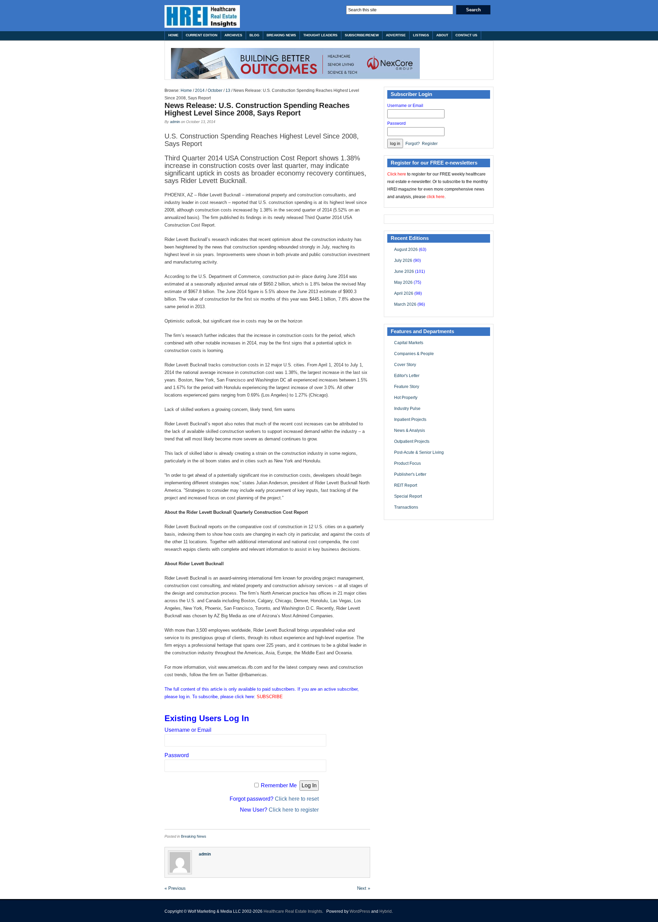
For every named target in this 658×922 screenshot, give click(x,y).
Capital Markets (408, 342)
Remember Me (279, 785)
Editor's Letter (406, 375)
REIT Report (405, 485)
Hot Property (405, 397)
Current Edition (201, 35)
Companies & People (414, 353)
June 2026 (404, 271)
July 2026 (403, 260)
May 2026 (403, 282)
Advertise (396, 35)
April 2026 (403, 293)
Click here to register (294, 810)
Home (173, 35)
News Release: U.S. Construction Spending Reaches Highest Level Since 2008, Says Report (257, 109)
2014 (200, 90)
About (442, 35)
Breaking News (281, 35)
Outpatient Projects (411, 441)
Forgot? (412, 143)
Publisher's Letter (410, 474)
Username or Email (187, 730)
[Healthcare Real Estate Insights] (202, 16)
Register (430, 143)
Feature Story (406, 386)
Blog (254, 35)
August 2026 (406, 249)
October (215, 90)
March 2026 (405, 304)
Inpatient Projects (410, 419)
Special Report (408, 496)
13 (228, 90)
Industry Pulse (407, 408)
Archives (233, 35)
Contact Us (466, 35)
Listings (421, 35)
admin (175, 122)
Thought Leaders (320, 35)
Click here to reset (297, 799)
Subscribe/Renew (362, 35)
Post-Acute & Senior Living (419, 452)
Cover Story (405, 364)
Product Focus (407, 463)
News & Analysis (409, 430)
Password (176, 755)
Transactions (406, 507)
